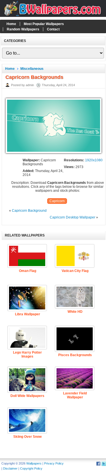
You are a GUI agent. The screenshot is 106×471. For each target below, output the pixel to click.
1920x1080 (94, 160)
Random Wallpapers (23, 29)
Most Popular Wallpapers (44, 24)
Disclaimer (10, 468)
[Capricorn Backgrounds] (53, 153)
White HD (75, 312)
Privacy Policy (54, 463)
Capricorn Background (29, 211)
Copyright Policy (31, 468)
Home (11, 24)
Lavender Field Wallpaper (75, 395)
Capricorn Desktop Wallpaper (72, 217)
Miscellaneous (32, 69)
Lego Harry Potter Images (27, 354)
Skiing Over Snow (27, 437)
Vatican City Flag (75, 271)
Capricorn (57, 201)
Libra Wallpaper (27, 314)
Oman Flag (27, 271)
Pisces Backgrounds (75, 355)
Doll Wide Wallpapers (27, 396)
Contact (53, 29)
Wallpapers (34, 463)
